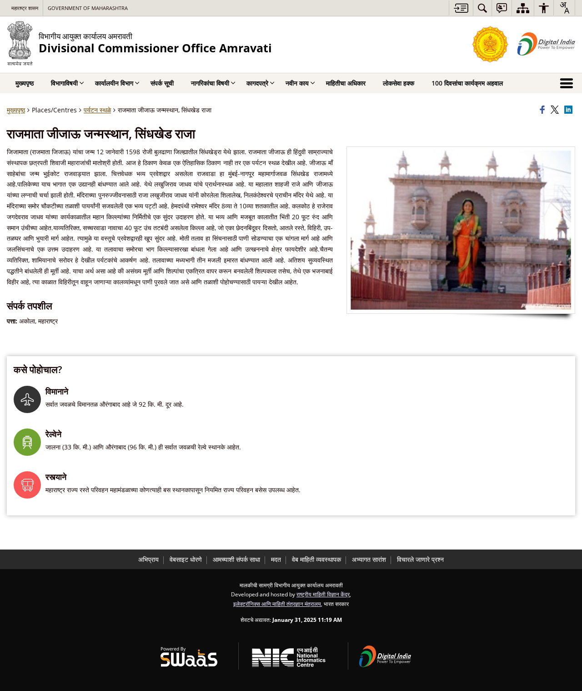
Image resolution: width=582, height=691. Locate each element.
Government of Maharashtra (88, 8)
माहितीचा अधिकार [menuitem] (346, 83)
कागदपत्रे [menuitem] (257, 83)
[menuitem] (482, 8)
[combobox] (564, 7)
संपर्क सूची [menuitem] (162, 83)
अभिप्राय (148, 559)
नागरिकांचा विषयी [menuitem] (210, 83)
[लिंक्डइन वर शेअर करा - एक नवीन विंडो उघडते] (569, 110)
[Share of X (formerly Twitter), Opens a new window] (556, 110)
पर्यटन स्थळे (97, 110)
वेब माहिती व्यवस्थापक (316, 559)
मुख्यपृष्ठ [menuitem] (24, 83)
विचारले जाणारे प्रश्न (420, 559)
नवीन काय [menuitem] (297, 83)
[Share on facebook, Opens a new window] (543, 110)
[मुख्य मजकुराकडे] (461, 7)
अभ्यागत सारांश (369, 559)
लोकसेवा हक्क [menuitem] (398, 83)
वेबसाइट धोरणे (186, 559)
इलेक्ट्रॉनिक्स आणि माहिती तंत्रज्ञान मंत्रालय (277, 603)
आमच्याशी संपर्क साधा (236, 559)
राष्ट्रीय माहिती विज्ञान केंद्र (323, 594)
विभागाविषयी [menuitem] (64, 83)
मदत (276, 559)
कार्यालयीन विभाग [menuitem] (114, 83)
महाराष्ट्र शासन (24, 8)
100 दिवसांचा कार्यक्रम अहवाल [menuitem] (467, 83)
